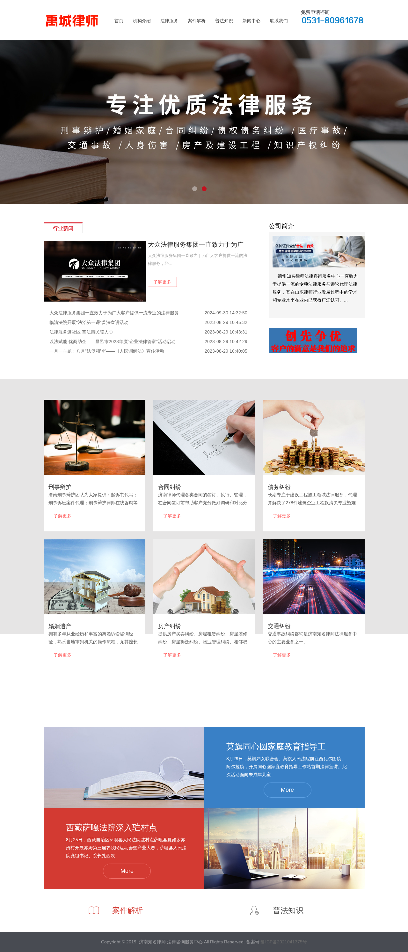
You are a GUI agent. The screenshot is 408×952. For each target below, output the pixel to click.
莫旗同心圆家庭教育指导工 (276, 746)
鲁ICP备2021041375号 (284, 941)
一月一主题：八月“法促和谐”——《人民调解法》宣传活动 (106, 351)
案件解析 (197, 20)
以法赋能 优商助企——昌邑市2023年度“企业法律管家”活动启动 (112, 341)
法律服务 (169, 20)
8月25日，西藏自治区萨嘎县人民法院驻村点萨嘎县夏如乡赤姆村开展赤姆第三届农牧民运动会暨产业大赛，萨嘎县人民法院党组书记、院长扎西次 (126, 847)
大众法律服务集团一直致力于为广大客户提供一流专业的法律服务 (114, 312)
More (287, 790)
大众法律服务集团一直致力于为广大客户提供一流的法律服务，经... (197, 259)
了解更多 (162, 281)
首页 (118, 20)
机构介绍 (142, 20)
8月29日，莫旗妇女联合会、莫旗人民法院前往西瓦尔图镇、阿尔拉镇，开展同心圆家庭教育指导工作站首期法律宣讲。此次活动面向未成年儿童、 (286, 766)
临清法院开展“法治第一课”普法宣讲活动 (88, 322)
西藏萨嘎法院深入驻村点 (111, 827)
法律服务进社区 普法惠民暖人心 (81, 331)
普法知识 (224, 20)
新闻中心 (251, 20)
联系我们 (279, 20)
